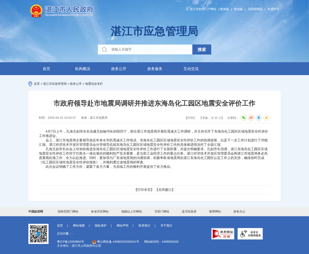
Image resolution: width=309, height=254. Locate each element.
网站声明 (122, 225)
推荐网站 (215, 211)
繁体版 (224, 9)
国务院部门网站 (68, 211)
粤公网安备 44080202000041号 (117, 241)
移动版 (238, 9)
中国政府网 (35, 211)
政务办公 (239, 211)
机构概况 (82, 69)
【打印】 (190, 118)
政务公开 (118, 69)
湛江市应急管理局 (55, 83)
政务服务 (154, 69)
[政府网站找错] (222, 234)
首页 (46, 69)
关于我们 (166, 225)
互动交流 (191, 69)
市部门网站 (161, 211)
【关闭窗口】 (165, 189)
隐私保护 (101, 225)
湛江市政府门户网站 (203, 9)
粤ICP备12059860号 (70, 241)
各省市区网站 (100, 211)
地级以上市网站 (131, 211)
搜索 (202, 49)
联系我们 (144, 225)
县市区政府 (189, 211)
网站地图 (79, 225)
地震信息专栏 (94, 83)
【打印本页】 (144, 189)
